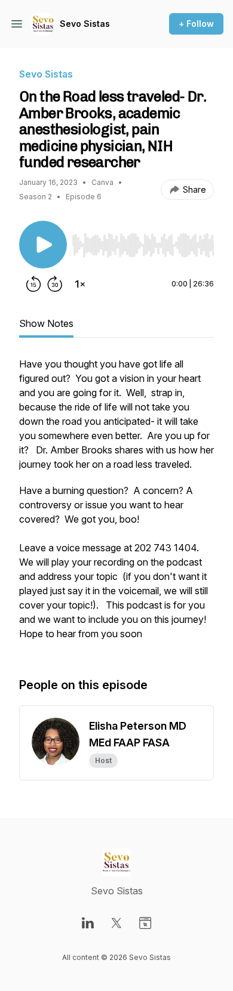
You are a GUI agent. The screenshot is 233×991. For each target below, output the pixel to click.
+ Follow (196, 23)
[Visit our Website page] (145, 923)
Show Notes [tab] (46, 323)
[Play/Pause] (43, 244)
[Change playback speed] (80, 284)
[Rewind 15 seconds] (33, 284)
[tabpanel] (116, 505)
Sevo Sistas (85, 23)
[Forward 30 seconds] (55, 284)
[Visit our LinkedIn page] (88, 923)
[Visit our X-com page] (116, 923)
